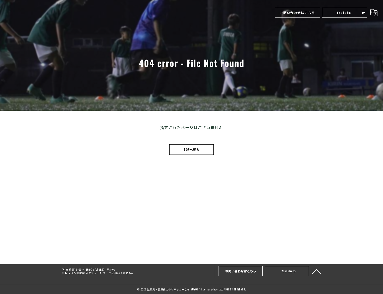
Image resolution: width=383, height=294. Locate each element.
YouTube (344, 12)
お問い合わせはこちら (297, 12)
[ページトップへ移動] (316, 271)
